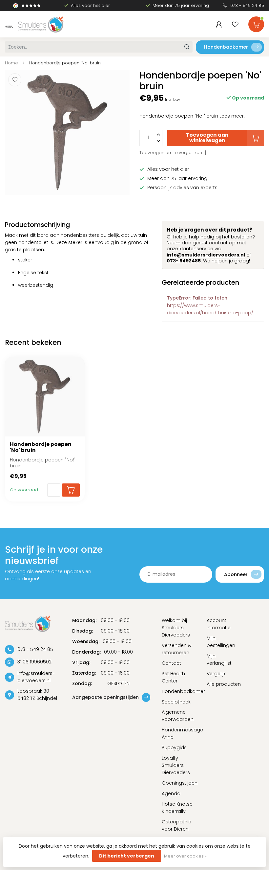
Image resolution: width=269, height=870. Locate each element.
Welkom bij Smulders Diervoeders (176, 627)
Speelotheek (176, 702)
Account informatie (219, 624)
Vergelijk (216, 673)
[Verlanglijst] (235, 24)
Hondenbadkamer (226, 47)
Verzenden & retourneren (176, 649)
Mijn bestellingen (221, 642)
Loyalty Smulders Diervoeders (176, 765)
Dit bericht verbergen (126, 856)
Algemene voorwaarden (178, 716)
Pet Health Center (173, 677)
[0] (256, 23)
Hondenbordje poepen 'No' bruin (65, 63)
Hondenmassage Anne (179, 733)
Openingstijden (179, 783)
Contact (171, 663)
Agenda (171, 793)
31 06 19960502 (34, 661)
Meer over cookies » (185, 856)
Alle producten (224, 684)
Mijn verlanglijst (219, 659)
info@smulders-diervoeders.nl (206, 255)
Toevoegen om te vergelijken (170, 152)
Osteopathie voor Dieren (176, 825)
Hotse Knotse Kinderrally (177, 807)
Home (11, 63)
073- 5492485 (184, 260)
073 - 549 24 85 (247, 5)
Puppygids (174, 747)
